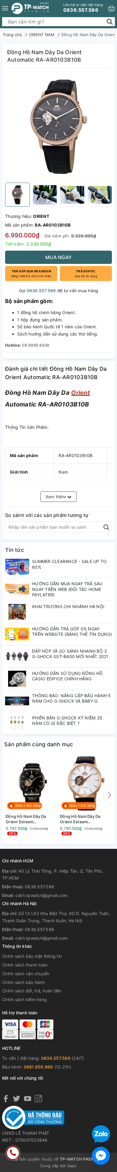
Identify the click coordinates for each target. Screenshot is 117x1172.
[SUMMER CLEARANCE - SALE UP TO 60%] (17, 567)
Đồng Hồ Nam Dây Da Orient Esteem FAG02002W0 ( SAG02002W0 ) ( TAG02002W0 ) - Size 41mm (80, 819)
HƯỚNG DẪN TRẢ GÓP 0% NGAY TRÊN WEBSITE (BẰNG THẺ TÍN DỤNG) (72, 631)
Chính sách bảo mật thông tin (32, 956)
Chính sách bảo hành (23, 982)
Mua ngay (58, 257)
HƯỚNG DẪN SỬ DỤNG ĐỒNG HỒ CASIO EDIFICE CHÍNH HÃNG (67, 676)
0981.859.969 (38, 1066)
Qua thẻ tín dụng (86, 273)
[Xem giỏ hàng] (111, 8)
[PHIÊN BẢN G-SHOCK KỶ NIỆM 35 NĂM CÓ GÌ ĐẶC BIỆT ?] (17, 723)
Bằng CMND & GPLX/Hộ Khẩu (31, 273)
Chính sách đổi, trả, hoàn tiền (32, 990)
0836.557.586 (83, 8)
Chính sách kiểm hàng (24, 999)
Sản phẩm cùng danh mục (38, 744)
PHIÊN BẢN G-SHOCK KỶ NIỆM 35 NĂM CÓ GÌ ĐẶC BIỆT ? (67, 720)
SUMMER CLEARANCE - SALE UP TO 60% (69, 564)
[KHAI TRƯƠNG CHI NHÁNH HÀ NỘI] (17, 612)
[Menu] (5, 8)
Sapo (72, 1165)
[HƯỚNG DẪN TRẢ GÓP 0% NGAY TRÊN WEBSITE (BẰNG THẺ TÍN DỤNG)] (17, 634)
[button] (108, 795)
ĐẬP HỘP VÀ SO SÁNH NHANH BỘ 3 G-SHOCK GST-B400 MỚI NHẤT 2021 (70, 653)
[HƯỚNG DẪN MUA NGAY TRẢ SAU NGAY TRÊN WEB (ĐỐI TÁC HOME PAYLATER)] (17, 589)
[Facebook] (5, 1098)
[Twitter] (16, 1098)
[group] (58, 127)
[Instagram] (38, 1098)
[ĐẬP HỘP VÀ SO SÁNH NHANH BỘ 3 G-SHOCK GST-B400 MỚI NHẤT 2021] (17, 656)
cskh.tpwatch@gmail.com (41, 895)
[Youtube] (27, 1098)
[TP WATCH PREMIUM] (30, 8)
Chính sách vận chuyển (25, 973)
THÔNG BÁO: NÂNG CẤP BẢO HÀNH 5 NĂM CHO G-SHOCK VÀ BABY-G (71, 698)
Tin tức (14, 550)
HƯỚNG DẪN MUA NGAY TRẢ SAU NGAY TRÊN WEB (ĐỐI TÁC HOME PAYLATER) (67, 589)
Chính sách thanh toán (24, 964)
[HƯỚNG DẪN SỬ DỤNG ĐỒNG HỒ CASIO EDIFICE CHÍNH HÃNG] (17, 679)
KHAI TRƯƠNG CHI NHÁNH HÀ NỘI (68, 606)
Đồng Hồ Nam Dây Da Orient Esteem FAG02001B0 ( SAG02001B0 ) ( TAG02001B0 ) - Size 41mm (26, 819)
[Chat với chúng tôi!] (101, 1156)
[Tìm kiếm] (109, 21)
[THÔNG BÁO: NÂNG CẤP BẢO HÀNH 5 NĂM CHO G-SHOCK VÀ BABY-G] (17, 701)
